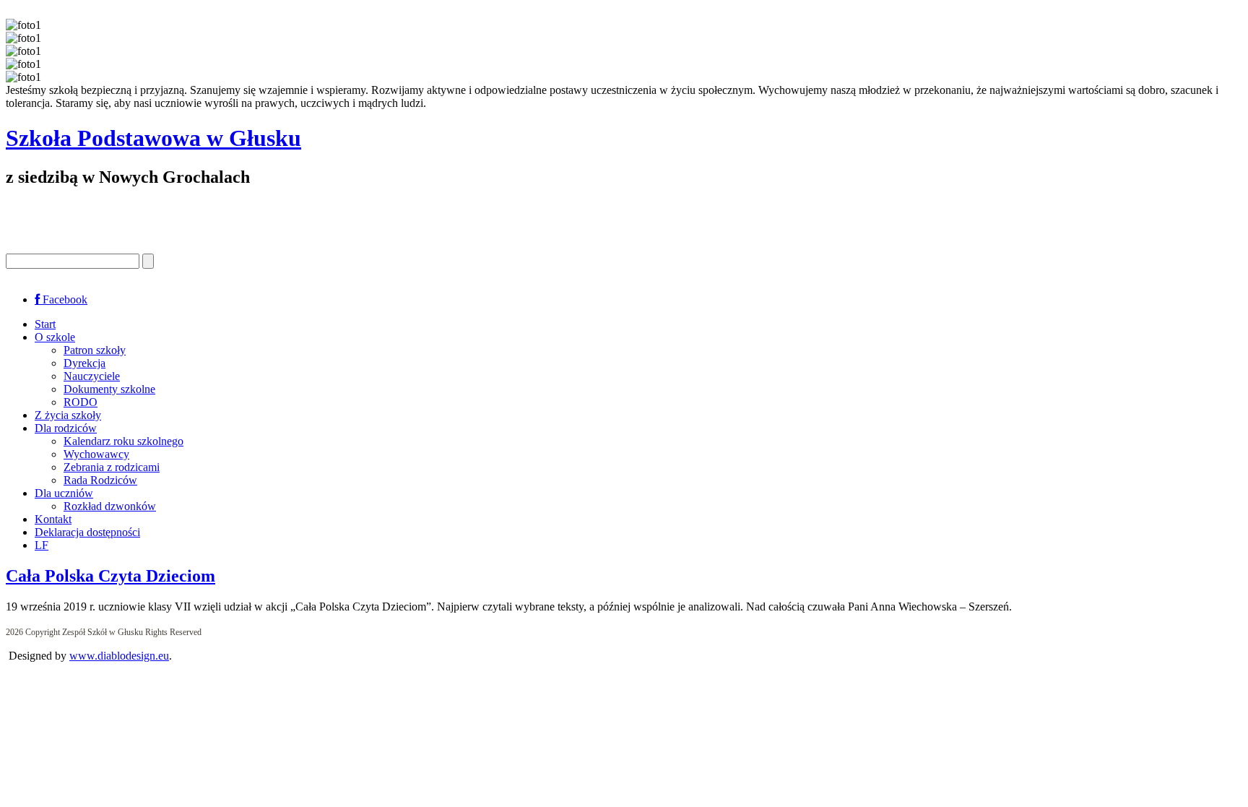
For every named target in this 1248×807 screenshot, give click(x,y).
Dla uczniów (64, 493)
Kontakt (53, 519)
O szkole (55, 337)
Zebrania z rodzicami (112, 467)
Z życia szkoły (68, 415)
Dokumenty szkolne (109, 389)
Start (45, 324)
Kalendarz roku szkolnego (123, 441)
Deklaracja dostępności (87, 532)
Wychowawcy (96, 454)
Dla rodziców (66, 428)
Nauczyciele (92, 376)
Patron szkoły (95, 350)
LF (41, 545)
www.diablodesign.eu (119, 656)
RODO (81, 402)
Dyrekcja (84, 363)
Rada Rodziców (100, 480)
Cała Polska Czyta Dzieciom (110, 575)
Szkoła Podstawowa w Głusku (153, 138)
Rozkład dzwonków (110, 506)
